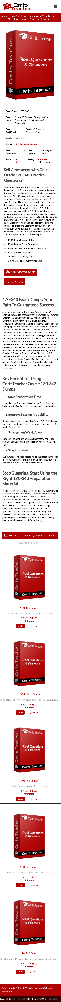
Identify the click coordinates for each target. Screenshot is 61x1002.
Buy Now (16, 281)
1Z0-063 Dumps (29, 867)
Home (4, 16)
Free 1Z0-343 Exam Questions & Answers (32, 535)
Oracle (12, 16)
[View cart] (47, 6)
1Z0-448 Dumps (29, 780)
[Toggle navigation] (55, 6)
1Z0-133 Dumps (29, 607)
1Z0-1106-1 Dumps (29, 694)
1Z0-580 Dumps (29, 953)
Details (20, 626)
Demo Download (22, 272)
